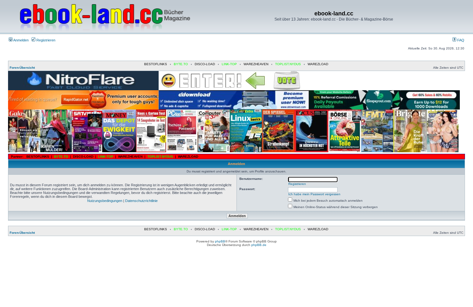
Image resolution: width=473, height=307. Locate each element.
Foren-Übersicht (22, 67)
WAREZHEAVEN (256, 64)
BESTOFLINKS (155, 64)
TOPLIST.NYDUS (288, 64)
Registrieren (45, 40)
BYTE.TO (181, 64)
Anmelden (21, 40)
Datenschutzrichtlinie (141, 201)
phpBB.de (258, 245)
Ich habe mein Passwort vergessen (314, 194)
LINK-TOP (229, 64)
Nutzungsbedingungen (104, 201)
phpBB (220, 241)
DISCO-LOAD (205, 64)
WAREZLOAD (318, 64)
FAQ (460, 40)
